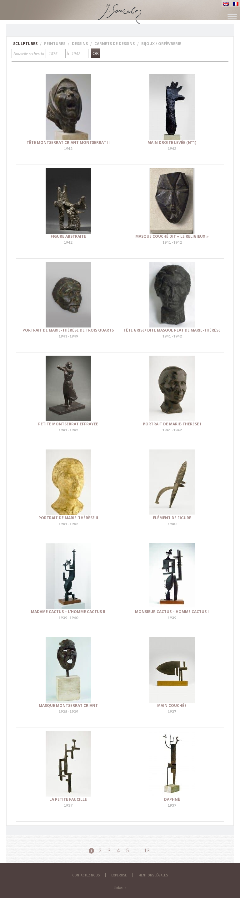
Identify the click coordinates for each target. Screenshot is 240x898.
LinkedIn (120, 887)
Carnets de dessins (114, 43)
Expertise (119, 875)
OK (95, 53)
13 (147, 850)
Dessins (80, 43)
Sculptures (25, 43)
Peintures (54, 43)
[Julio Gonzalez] (120, 11)
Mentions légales (153, 875)
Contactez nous (86, 875)
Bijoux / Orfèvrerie (161, 43)
